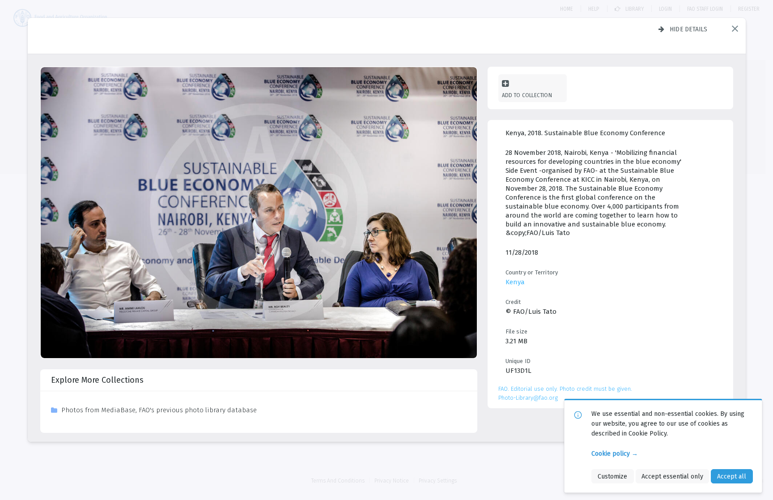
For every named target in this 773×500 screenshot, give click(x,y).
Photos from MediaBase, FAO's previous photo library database (159, 410)
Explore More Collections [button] (97, 380)
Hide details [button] (689, 29)
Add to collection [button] (527, 95)
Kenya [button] (515, 282)
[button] (735, 28)
